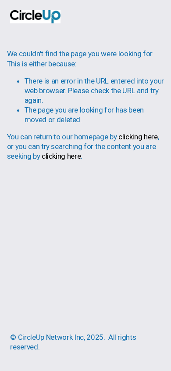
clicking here (138, 136)
